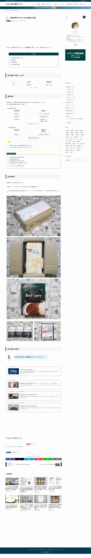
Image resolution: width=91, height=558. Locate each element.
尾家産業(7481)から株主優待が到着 (28, 394)
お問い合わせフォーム (51, 549)
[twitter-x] (81, 1)
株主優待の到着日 (15, 64)
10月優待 (72, 134)
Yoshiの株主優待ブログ (14, 4)
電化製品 (78, 150)
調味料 (67, 150)
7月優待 (76, 132)
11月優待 (77, 134)
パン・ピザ (75, 139)
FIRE (69, 116)
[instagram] (83, 1)
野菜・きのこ (72, 150)
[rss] (84, 1)
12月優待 (82, 134)
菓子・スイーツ (73, 147)
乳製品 (74, 141)
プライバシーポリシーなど (34, 549)
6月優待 (71, 132)
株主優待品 (14, 62)
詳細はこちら (54, 7)
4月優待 (81, 130)
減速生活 (69, 122)
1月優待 (67, 130)
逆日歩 (69, 99)
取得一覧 (70, 89)
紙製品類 (79, 145)
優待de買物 (70, 110)
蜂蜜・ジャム (80, 147)
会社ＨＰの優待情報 (34, 87)
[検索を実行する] (84, 17)
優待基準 (13, 60)
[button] (10, 459)
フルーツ (81, 139)
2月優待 (71, 130)
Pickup (67, 136)
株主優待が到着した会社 (17, 57)
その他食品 (75, 136)
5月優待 (67, 132)
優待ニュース (71, 97)
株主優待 (70, 86)
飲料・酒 (67, 152)
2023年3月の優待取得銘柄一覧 (27, 369)
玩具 (75, 145)
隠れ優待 (70, 94)
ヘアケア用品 (68, 141)
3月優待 (14, 452)
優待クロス (70, 107)
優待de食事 (70, 113)
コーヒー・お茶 (69, 139)
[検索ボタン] (84, 4)
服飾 (72, 145)
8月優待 (81, 132)
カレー (18, 452)
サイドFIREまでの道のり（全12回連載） (75, 119)
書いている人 (43, 549)
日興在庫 (70, 102)
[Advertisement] (34, 33)
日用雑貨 (67, 145)
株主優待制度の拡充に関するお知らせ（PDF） (21, 147)
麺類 (72, 152)
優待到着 (8, 452)
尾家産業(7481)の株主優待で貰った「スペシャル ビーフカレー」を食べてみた (38, 383)
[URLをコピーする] (57, 459)
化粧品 (74, 143)
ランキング (70, 105)
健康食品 (78, 141)
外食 (77, 143)
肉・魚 (67, 147)
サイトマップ (59, 549)
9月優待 (67, 134)
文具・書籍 (82, 143)
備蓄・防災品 (68, 143)
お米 (71, 136)
